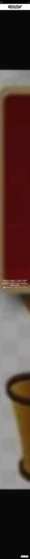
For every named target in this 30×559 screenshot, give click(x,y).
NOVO (20, 287)
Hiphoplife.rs (8, 287)
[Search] (28, 2)
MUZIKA (16, 287)
